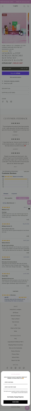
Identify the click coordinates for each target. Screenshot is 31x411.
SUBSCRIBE (15, 402)
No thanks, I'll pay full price (15, 397)
